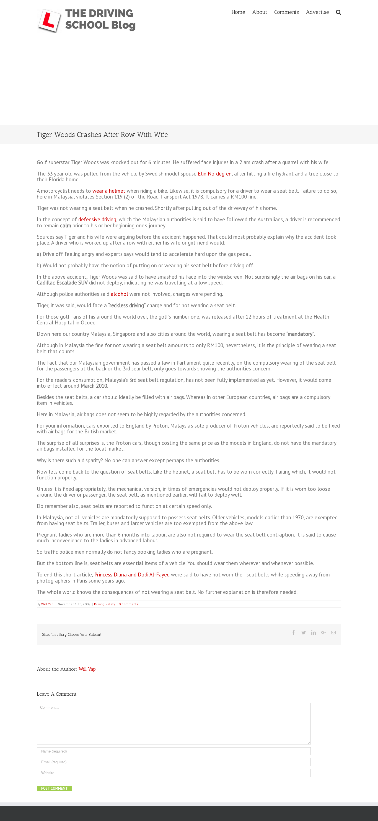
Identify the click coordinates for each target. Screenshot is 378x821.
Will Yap (47, 604)
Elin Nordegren (215, 173)
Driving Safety (104, 604)
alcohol (119, 294)
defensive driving (97, 219)
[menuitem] (241, 11)
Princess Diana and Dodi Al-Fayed (132, 574)
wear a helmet (108, 190)
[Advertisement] (189, 83)
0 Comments (128, 604)
